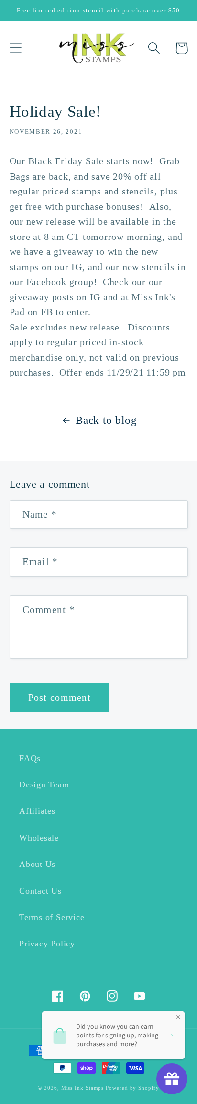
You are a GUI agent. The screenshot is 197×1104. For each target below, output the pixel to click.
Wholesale (39, 837)
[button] (15, 48)
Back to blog (106, 420)
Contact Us (40, 891)
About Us (37, 864)
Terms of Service (51, 917)
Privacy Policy (47, 943)
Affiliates (37, 811)
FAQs (30, 758)
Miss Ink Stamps (82, 1088)
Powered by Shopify (132, 1088)
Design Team (44, 784)
